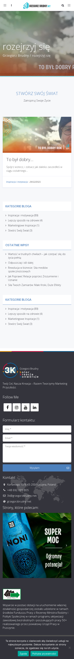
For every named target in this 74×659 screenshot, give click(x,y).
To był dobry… (19, 159)
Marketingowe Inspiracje (22, 225)
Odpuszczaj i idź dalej (20, 262)
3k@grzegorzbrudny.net (22, 495)
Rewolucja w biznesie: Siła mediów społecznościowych (28, 269)
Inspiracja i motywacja (17, 182)
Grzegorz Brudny (16, 55)
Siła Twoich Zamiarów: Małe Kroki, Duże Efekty (34, 285)
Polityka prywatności (44, 653)
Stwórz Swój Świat (18, 230)
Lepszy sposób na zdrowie (23, 220)
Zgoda (23, 653)
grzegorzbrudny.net (19, 501)
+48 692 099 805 (18, 490)
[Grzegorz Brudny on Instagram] (17, 407)
